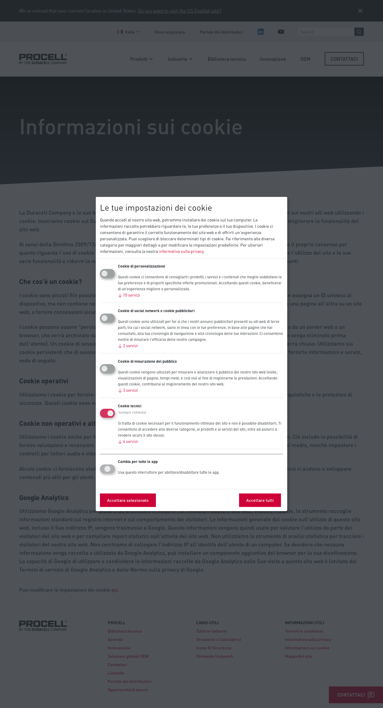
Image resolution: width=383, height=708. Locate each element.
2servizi (128, 345)
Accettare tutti (260, 500)
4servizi (128, 441)
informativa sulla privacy (181, 251)
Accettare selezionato (128, 500)
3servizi (128, 390)
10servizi (129, 294)
